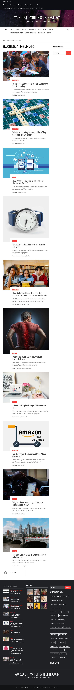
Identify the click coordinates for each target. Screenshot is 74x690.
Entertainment (63, 615)
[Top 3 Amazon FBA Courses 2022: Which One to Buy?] (26, 435)
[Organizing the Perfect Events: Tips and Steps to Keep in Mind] (6, 658)
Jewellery (54, 634)
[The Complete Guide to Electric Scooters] (6, 613)
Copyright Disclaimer (23, 8)
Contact (41, 8)
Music (31, 5)
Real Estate (54, 646)
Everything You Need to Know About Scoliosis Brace (27, 358)
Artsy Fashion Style (62, 596)
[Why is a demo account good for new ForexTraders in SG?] (26, 484)
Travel (36, 5)
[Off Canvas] (6, 29)
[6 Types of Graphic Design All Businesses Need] (26, 387)
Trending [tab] (15, 586)
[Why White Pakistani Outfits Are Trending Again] (6, 639)
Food (53, 623)
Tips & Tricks (55, 653)
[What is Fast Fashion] (6, 631)
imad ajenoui (17, 304)
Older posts (13, 573)
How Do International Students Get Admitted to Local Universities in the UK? (29, 294)
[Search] (68, 29)
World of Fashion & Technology (37, 17)
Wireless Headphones (15, 599)
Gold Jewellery (61, 623)
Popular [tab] (5, 586)
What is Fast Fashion (15, 632)
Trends (14, 241)
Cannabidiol (62, 604)
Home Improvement (56, 631)
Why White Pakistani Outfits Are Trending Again (17, 640)
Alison (15, 95)
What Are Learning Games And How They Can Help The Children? (29, 133)
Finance (27, 5)
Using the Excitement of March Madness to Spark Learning (30, 85)
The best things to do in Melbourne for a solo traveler (29, 556)
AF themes (55, 687)
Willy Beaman (17, 256)
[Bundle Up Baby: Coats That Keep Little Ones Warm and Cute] (6, 648)
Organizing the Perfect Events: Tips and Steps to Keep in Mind (16, 660)
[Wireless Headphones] (6, 598)
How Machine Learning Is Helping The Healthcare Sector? (28, 182)
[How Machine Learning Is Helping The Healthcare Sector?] (26, 162)
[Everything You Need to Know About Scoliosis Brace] (26, 331)
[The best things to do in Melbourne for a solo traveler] (26, 534)
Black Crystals (13, 592)
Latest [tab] (9, 586)
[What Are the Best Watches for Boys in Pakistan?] (26, 218)
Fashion (14, 5)
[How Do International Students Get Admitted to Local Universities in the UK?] (26, 275)
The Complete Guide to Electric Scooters (15, 615)
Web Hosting (61, 657)
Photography (61, 642)
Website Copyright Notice (10, 8)
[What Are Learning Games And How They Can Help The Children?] (26, 114)
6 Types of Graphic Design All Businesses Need (29, 406)
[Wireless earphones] (6, 606)
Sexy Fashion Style (64, 646)
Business (12, 657)
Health (14, 353)
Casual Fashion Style (56, 608)
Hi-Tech (9, 5)
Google (53, 627)
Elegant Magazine (46, 687)
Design (14, 402)
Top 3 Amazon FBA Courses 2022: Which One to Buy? (29, 455)
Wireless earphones (14, 607)
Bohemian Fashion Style (57, 600)
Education (20, 5)
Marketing (62, 634)
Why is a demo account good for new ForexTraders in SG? (27, 503)
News (11, 612)
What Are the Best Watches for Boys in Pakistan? (28, 245)
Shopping (15, 450)
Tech (4, 5)
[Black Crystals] (6, 591)
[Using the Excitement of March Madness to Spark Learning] (26, 65)
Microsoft (54, 638)
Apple (53, 596)
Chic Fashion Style (56, 612)
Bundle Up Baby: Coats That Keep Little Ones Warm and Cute (16, 650)
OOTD (14, 612)
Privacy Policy (33, 8)
